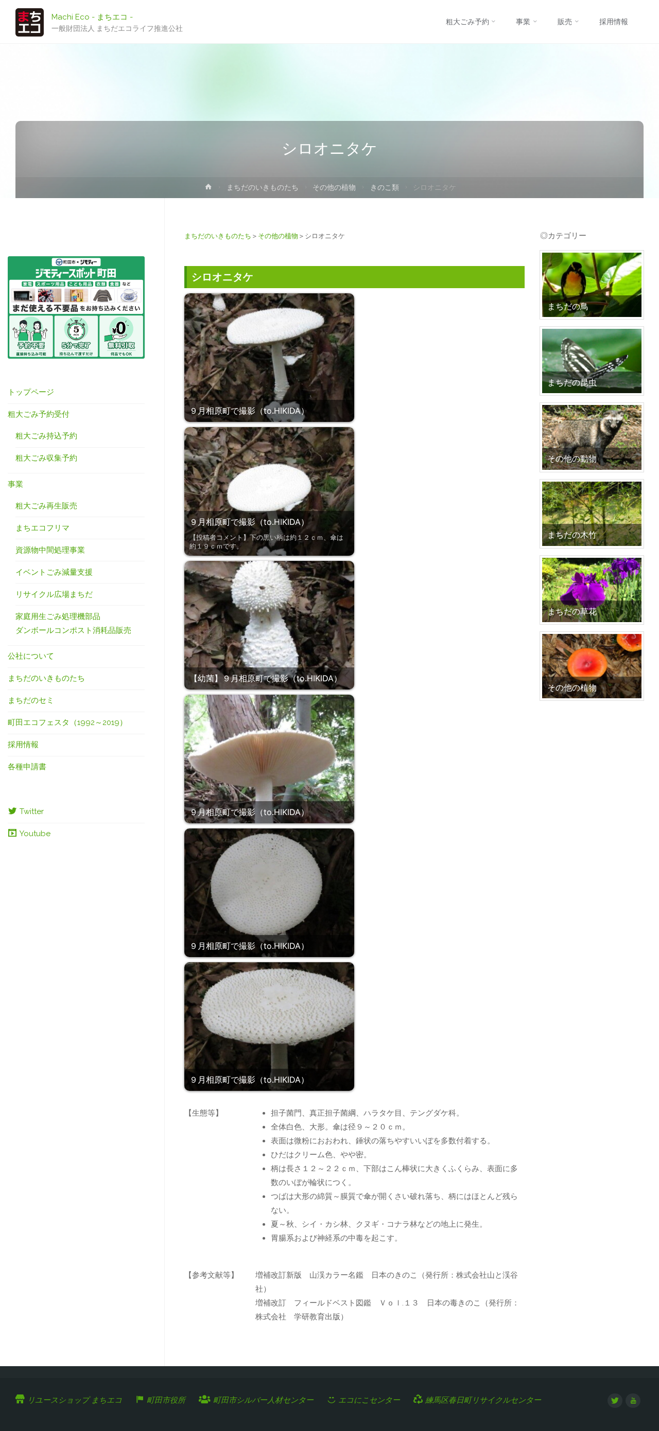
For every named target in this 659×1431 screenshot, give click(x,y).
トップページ (31, 392)
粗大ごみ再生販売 (46, 505)
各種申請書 (27, 766)
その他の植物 (334, 187)
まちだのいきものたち (263, 187)
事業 (15, 484)
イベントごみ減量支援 (54, 572)
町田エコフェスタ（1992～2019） (67, 722)
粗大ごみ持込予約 (46, 435)
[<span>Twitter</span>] (615, 1400)
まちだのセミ (31, 700)
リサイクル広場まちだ (54, 594)
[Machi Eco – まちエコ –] (29, 21)
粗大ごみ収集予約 (46, 458)
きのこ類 (384, 187)
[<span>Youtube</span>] (633, 1400)
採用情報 (23, 744)
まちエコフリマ (42, 528)
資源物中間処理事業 (50, 550)
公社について (31, 656)
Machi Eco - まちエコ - (92, 16)
